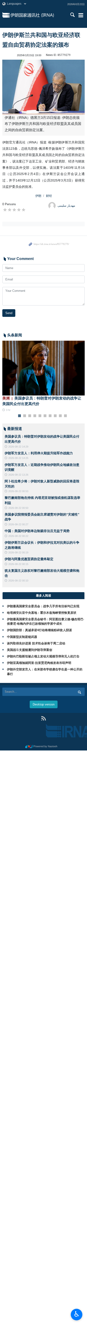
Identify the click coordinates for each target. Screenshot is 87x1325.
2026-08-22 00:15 (18, 564)
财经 (49, 196)
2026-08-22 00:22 (18, 536)
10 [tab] (65, 416)
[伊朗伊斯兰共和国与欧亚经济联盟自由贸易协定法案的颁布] (43, 87)
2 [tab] (24, 416)
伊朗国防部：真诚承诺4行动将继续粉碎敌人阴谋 (39, 630)
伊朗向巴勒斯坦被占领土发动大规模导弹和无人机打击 (43, 656)
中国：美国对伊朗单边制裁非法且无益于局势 (37, 531)
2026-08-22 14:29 (18, 446)
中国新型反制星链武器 (22, 637)
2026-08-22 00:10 (18, 580)
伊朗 (38, 196)
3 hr (8, 410)
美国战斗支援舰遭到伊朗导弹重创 (29, 650)
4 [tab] (34, 416)
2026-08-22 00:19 (18, 552)
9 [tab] (60, 416)
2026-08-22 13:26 (18, 474)
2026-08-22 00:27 (18, 524)
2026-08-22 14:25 (18, 458)
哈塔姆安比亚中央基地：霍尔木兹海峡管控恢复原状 (41, 612)
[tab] (43, 595)
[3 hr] (43, 368)
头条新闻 (14, 335)
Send (8, 313)
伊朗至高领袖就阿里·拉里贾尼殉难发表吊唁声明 (39, 663)
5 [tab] (40, 416)
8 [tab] (55, 416)
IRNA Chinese (37, 15)
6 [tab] (45, 416)
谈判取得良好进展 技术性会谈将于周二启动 (36, 643)
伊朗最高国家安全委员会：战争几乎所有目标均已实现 (43, 606)
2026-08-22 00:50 (18, 508)
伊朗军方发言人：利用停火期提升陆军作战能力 (39, 453)
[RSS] (43, 718)
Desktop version (44, 704)
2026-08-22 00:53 (18, 491)
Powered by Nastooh (45, 746)
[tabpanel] (43, 376)
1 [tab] (19, 416)
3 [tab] (29, 416)
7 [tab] (50, 416)
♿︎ (76, 1314)
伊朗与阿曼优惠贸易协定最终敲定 (29, 559)
